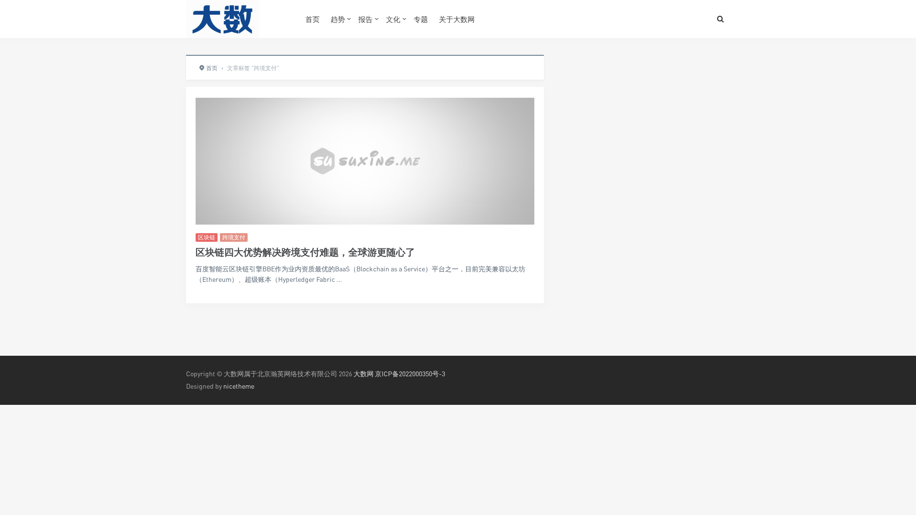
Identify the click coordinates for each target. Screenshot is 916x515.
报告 (365, 19)
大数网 (364, 374)
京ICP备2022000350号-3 (410, 374)
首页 (312, 19)
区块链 (206, 237)
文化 (393, 19)
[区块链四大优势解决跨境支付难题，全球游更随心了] (365, 161)
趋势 (338, 19)
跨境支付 (233, 237)
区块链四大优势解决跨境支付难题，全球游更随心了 (305, 252)
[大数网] (238, 19)
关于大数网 (457, 19)
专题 (421, 19)
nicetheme (238, 386)
